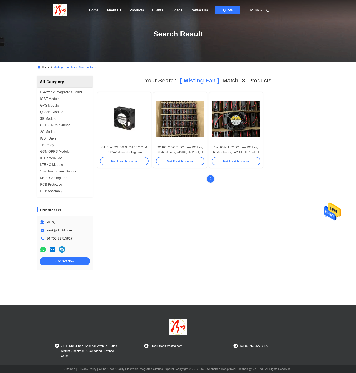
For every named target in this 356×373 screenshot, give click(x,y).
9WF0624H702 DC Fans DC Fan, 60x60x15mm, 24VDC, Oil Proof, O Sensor (236, 152)
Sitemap (69, 369)
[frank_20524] (62, 249)
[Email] (52, 249)
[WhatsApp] (43, 249)
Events (157, 10)
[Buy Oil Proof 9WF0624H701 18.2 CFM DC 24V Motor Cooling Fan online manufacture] (124, 118)
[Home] (60, 10)
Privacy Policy (87, 369)
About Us (114, 10)
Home (93, 10)
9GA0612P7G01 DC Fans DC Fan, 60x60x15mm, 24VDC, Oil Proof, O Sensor (180, 152)
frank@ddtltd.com (59, 230)
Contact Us (199, 10)
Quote (228, 10)
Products (137, 10)
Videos (176, 10)
